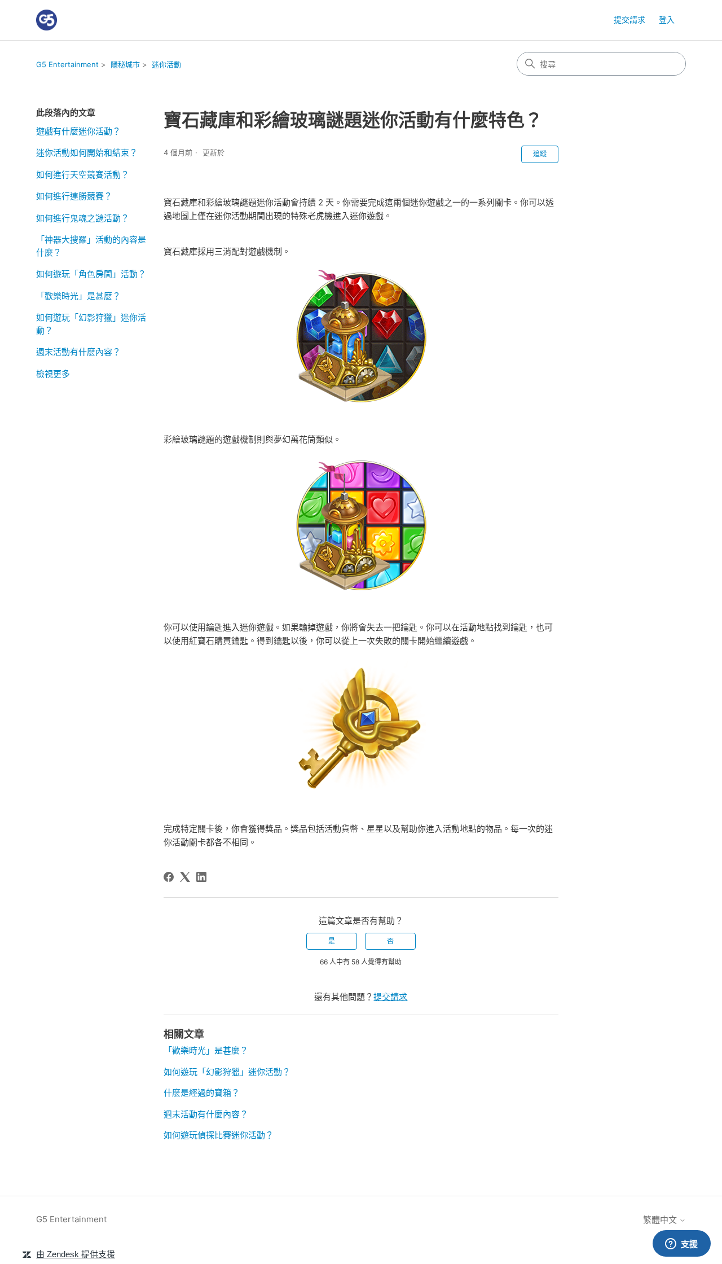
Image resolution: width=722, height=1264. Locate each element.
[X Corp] (185, 877)
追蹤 (540, 154)
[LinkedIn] (201, 877)
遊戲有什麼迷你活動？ (78, 131)
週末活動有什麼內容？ (78, 351)
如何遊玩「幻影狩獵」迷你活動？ (91, 324)
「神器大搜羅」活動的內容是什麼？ (91, 246)
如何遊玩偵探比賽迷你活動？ (219, 1135)
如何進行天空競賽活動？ (82, 174)
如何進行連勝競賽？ (74, 196)
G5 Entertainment (67, 64)
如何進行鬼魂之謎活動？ (82, 218)
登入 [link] (667, 19)
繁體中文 (661, 1219)
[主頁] (46, 20)
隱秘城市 (125, 64)
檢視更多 (53, 373)
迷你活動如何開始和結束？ (87, 152)
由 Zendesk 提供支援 (75, 1254)
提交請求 (629, 19)
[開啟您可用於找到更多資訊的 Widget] (681, 1244)
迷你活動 (166, 64)
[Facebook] (169, 877)
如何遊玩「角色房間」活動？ (91, 274)
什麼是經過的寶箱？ (202, 1092)
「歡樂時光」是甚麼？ (78, 296)
